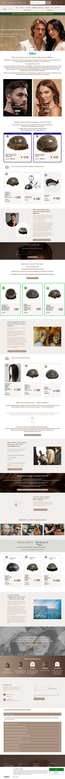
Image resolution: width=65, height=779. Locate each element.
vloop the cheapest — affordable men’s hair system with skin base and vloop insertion (50, 307)
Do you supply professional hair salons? (13, 750)
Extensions (47, 7)
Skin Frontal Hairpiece (47, 196)
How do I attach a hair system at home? (13, 738)
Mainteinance (34, 7)
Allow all (56, 769)
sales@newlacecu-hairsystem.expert (13, 700)
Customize (56, 772)
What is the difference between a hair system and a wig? (16, 729)
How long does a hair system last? (12, 723)
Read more (19, 197)
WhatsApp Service (10, 694)
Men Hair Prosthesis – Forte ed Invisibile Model (40, 155)
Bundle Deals (40, 7)
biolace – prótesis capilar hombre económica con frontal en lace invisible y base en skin (27, 307)
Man (17, 7)
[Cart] (62, 3)
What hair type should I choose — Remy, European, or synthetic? (18, 741)
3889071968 (8, 696)
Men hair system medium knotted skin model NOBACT (27, 577)
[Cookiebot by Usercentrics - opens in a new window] (6, 777)
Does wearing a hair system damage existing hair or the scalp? (17, 735)
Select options (27, 157)
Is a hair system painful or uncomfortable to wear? (15, 726)
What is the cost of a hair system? (12, 747)
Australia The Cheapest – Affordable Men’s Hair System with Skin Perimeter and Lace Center (6, 307)
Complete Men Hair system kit (28, 197)
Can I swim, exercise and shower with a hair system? (15, 732)
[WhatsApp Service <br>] (4, 694)
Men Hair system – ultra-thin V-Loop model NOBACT (8, 578)
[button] (4, 416)
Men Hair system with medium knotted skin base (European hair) (8, 195)
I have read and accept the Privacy (23, 254)
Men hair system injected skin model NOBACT (47, 578)
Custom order (57, 7)
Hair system (28, 7)
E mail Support (9, 699)
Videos (52, 7)
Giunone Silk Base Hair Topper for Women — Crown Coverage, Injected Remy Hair (8, 387)
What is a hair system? (9, 714)
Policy (28, 254)
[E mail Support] (4, 700)
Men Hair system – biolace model (47, 388)
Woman (21, 7)
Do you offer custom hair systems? (12, 744)
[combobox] (38, 2)
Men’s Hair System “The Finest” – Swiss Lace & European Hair (10, 155)
